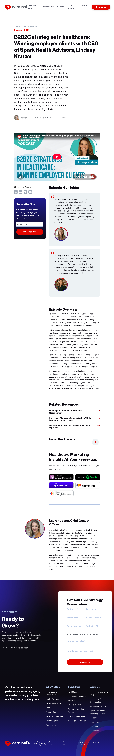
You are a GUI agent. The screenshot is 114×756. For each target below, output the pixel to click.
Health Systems (52, 699)
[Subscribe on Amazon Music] (61, 485)
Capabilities (74, 687)
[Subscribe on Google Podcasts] (61, 493)
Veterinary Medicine (54, 716)
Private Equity (52, 721)
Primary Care (51, 712)
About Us (95, 687)
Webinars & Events (98, 706)
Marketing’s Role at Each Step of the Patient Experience (69, 426)
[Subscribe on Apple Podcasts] (61, 477)
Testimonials (95, 726)
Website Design (74, 705)
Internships (94, 722)
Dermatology (51, 725)
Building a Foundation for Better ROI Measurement (65, 411)
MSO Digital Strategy (77, 721)
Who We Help (53, 687)
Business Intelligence (76, 716)
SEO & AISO (73, 700)
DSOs (48, 708)
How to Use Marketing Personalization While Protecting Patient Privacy (70, 419)
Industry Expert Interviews (25, 26)
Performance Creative (77, 696)
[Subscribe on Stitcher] (87, 485)
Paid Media (72, 692)
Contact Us (95, 731)
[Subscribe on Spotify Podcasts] (87, 477)
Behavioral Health (53, 703)
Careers (93, 718)
